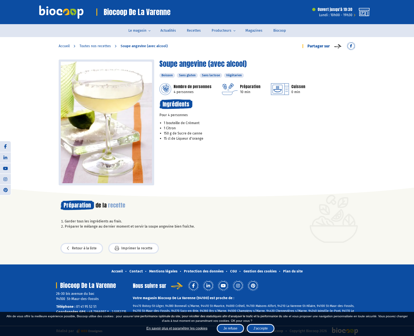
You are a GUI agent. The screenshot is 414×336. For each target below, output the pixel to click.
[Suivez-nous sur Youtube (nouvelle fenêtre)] (5, 168)
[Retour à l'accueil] (61, 12)
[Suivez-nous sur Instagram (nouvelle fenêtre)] (5, 178)
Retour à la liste (84, 248)
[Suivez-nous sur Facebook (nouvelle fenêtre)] (5, 146)
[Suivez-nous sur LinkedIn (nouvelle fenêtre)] (5, 157)
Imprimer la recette (136, 248)
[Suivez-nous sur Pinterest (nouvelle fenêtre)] (5, 189)
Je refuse (230, 328)
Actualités (168, 30)
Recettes (194, 30)
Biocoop (279, 30)
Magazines (253, 30)
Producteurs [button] (221, 30)
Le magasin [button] (137, 30)
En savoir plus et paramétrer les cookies (176, 328)
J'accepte (260, 328)
